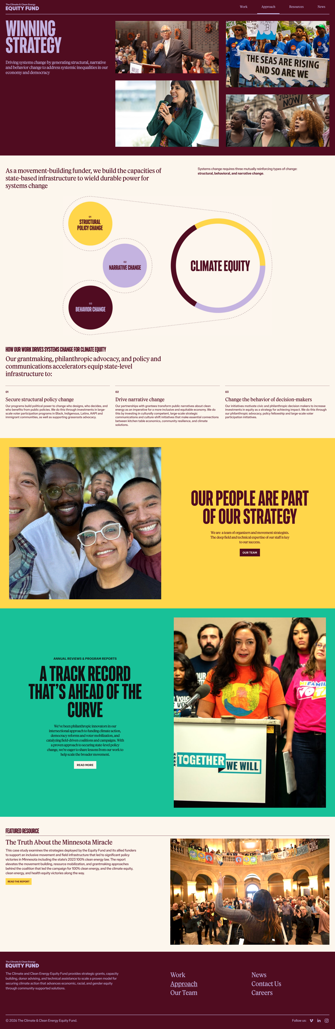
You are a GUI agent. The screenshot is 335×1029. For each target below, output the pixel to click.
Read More (85, 765)
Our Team (250, 552)
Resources (296, 7)
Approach (268, 7)
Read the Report (18, 881)
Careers (262, 992)
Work (244, 7)
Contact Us (266, 983)
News (321, 7)
